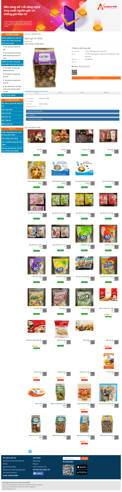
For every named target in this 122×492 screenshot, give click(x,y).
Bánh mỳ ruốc (61, 340)
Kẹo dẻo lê (62, 308)
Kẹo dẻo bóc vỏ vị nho (59, 213)
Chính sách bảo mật (39, 467)
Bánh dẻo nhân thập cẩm (34, 340)
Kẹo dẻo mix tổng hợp (83, 276)
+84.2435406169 (12, 487)
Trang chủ (27, 34)
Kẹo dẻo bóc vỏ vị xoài (83, 213)
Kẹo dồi (39, 149)
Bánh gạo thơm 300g (83, 435)
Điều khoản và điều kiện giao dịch (14, 470)
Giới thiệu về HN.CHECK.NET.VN (13, 461)
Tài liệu (5, 464)
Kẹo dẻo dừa (86, 308)
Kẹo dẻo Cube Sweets (107, 276)
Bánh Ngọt (86, 340)
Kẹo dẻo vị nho (37, 276)
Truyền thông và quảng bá (34, 119)
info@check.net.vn (11, 489)
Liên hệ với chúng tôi (10, 473)
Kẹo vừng (111, 149)
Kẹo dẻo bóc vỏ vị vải (59, 245)
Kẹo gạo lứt (86, 149)
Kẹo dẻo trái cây (85, 372)
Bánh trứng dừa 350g (59, 435)
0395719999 (25, 487)
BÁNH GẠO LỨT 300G (84, 66)
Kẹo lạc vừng (38, 372)
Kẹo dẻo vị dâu (109, 245)
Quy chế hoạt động (9, 467)
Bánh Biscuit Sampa (84, 403)
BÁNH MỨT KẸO (36, 34)
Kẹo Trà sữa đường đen (106, 403)
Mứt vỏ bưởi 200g (108, 181)
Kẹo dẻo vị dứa (61, 276)
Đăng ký (35, 464)
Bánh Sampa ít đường (107, 435)
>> (64, 451)
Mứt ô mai (38, 403)
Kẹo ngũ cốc (110, 340)
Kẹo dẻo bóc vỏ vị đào (35, 213)
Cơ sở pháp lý (31, 115)
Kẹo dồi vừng (62, 372)
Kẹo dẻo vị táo (85, 245)
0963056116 (32, 487)
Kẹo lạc (63, 149)
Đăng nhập (36, 461)
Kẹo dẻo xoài (38, 308)
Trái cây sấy (110, 372)
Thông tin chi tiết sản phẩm (35, 111)
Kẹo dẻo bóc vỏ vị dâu (107, 213)
